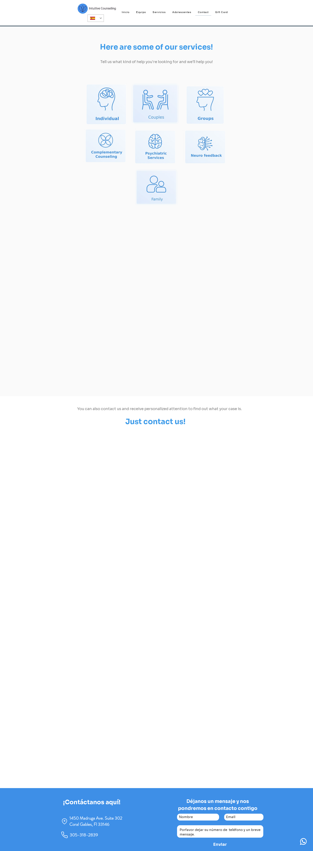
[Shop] (303, 841)
